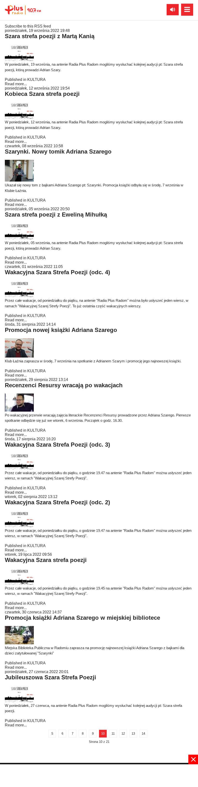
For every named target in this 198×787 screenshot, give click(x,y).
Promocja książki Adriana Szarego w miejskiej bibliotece (82, 617)
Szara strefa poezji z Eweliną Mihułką (56, 214)
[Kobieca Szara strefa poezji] (19, 117)
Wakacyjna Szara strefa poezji (46, 560)
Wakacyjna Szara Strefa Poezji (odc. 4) (57, 272)
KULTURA (36, 79)
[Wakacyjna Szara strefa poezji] (19, 583)
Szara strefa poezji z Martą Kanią (49, 36)
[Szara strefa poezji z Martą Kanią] (19, 59)
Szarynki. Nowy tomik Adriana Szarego (58, 151)
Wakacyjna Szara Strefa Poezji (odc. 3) (57, 444)
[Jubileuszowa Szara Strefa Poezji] (19, 701)
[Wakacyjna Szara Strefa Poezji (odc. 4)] (19, 296)
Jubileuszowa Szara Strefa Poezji (50, 677)
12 (123, 733)
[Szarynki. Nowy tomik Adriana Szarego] (19, 180)
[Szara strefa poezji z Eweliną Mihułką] (19, 238)
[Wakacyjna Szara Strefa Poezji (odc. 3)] (19, 468)
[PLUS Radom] (23, 9)
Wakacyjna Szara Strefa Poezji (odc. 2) (57, 502)
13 (133, 733)
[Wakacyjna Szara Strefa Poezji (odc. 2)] (19, 526)
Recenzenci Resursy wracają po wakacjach (64, 385)
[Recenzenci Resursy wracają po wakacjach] (19, 410)
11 (113, 733)
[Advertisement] (99, 775)
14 (143, 733)
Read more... (16, 84)
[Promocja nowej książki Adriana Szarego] (19, 356)
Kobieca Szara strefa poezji (42, 94)
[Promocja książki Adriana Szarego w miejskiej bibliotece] (19, 643)
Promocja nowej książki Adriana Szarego (61, 330)
